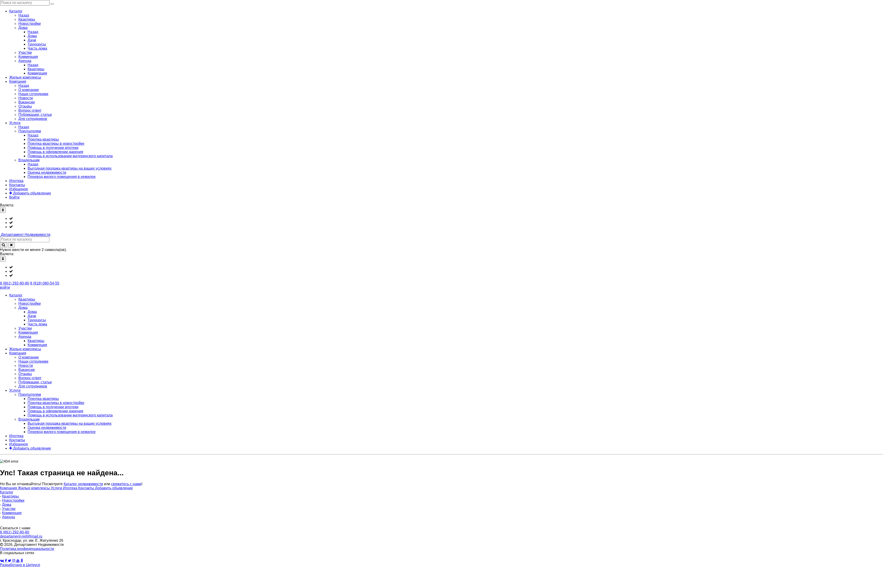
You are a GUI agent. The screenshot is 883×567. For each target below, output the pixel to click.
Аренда (8, 517)
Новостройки (13, 500)
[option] (446, 219)
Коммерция (12, 513)
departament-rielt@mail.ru (21, 536)
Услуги (57, 488)
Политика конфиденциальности (27, 549)
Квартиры (10, 496)
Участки (8, 509)
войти (5, 287)
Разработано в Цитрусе (20, 565)
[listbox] (441, 223)
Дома (6, 505)
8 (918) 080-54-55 (44, 283)
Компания (9, 488)
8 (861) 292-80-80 (14, 283)
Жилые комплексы (34, 488)
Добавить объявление (114, 488)
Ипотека (70, 488)
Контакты (86, 488)
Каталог (6, 492)
